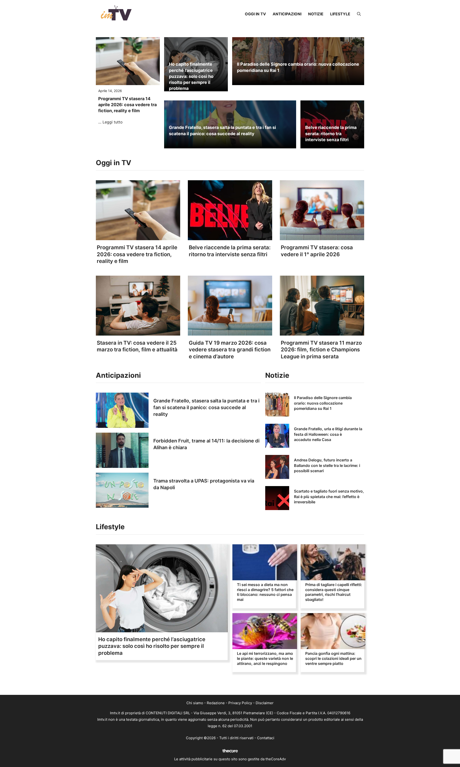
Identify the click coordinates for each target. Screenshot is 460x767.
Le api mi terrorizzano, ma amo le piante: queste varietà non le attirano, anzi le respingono (265, 658)
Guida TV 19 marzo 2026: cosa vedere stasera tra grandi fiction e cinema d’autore (229, 350)
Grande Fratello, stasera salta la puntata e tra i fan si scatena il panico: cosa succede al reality (206, 407)
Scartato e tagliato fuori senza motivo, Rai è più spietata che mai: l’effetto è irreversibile (329, 496)
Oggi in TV (255, 14)
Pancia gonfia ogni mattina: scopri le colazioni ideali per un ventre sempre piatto (333, 658)
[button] (359, 14)
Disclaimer (265, 703)
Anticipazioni (287, 14)
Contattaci (265, 738)
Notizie (315, 14)
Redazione (216, 703)
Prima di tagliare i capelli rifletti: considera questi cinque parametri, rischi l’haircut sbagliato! (333, 592)
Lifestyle (340, 14)
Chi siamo (194, 703)
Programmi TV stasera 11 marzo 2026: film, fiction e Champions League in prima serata (321, 350)
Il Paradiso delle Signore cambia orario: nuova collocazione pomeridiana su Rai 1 (323, 403)
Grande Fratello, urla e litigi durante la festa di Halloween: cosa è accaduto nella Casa (328, 434)
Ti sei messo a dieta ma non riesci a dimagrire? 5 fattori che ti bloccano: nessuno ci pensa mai (265, 592)
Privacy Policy (240, 703)
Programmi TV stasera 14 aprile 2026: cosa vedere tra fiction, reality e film (127, 104)
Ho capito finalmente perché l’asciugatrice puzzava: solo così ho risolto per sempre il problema (191, 76)
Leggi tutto (113, 122)
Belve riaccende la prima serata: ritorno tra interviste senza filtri (330, 133)
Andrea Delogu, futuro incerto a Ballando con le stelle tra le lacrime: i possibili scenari (327, 465)
